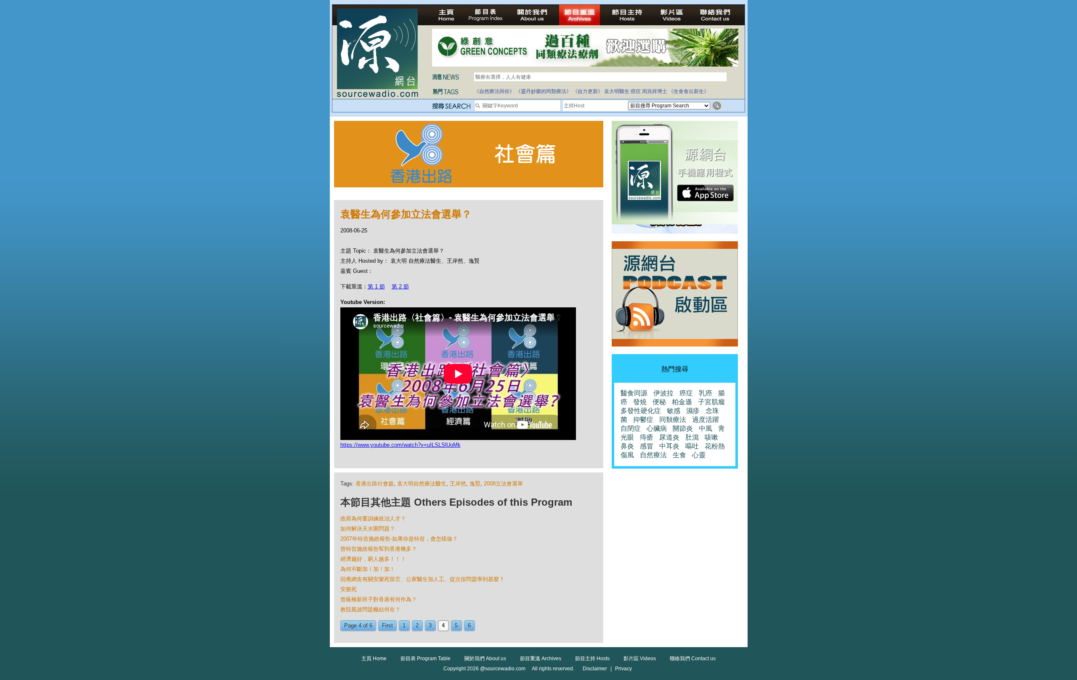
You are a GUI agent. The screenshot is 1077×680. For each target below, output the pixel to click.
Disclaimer (595, 669)
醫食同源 (634, 393)
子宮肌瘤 (711, 401)
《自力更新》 (588, 91)
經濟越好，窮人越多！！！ (373, 559)
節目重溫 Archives (540, 658)
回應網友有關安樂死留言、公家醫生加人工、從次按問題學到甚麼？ (422, 579)
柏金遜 (682, 401)
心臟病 (657, 428)
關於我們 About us (485, 658)
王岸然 (458, 483)
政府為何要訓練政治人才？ (373, 518)
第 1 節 (376, 286)
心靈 (699, 455)
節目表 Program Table (426, 658)
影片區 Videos (639, 658)
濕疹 (693, 410)
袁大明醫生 (616, 91)
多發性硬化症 (641, 410)
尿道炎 (669, 437)
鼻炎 (627, 446)
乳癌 (705, 393)
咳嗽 (711, 437)
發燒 (640, 401)
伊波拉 (663, 393)
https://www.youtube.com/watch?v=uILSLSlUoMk (400, 445)
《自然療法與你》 (494, 91)
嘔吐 (692, 446)
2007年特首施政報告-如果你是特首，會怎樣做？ (399, 539)
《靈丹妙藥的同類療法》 (543, 91)
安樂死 (348, 589)
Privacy (623, 669)
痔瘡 (646, 437)
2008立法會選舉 (503, 483)
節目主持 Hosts (592, 658)
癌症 (636, 91)
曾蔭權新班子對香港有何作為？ (378, 599)
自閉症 (631, 428)
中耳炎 (669, 446)
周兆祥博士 (654, 91)
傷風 (627, 455)
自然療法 (653, 455)
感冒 (646, 446)
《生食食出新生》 (688, 91)
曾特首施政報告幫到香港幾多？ (378, 549)
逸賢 (475, 483)
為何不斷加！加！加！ (367, 569)
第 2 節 (400, 286)
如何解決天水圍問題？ (367, 528)
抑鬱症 (643, 419)
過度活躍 (705, 419)
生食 (679, 455)
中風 (705, 428)
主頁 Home (374, 658)
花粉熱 (715, 446)
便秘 (659, 401)
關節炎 (683, 428)
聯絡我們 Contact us (693, 658)
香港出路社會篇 (374, 483)
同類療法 (672, 419)
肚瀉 (692, 437)
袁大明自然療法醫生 (421, 483)
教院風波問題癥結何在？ (370, 609)
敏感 (673, 410)
